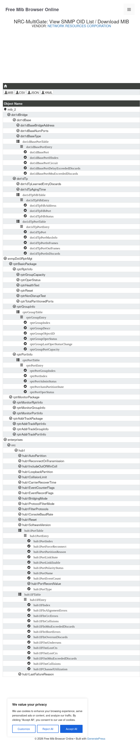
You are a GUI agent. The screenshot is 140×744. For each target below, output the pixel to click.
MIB (10, 92)
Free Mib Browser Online (32, 9)
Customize (24, 729)
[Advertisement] (71, 56)
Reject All (47, 729)
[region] (47, 717)
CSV (22, 92)
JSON (35, 92)
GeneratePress (96, 738)
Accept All (71, 729)
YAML (48, 92)
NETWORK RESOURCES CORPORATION (79, 25)
